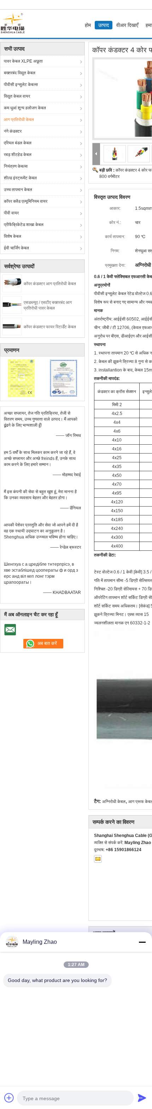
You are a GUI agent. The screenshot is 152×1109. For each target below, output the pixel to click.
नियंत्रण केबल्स (16, 166)
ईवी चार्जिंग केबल (16, 248)
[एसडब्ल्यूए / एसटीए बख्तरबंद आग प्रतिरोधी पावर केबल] (12, 304)
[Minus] (142, 942)
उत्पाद (103, 25)
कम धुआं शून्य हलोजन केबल (25, 107)
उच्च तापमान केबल (18, 189)
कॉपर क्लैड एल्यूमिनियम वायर (25, 201)
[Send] (142, 1097)
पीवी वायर (11, 212)
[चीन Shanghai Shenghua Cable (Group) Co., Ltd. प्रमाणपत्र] (21, 377)
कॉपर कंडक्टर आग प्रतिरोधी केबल (50, 283)
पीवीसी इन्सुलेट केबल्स (21, 84)
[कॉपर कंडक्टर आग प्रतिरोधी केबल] (12, 283)
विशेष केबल (12, 236)
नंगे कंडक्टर (13, 131)
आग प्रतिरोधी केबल (19, 119)
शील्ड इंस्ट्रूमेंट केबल (20, 177)
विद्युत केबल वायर (17, 96)
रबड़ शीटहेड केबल (17, 154)
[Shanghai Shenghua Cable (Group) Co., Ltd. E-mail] (98, 859)
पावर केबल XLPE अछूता (23, 61)
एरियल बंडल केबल (17, 142)
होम (88, 25)
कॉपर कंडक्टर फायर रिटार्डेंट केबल (50, 326)
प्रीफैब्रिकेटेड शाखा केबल (23, 224)
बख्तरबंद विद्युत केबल (19, 72)
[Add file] (9, 1097)
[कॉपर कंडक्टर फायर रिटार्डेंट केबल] (12, 326)
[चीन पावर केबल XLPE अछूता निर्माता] (14, 23)
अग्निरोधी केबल (113, 801)
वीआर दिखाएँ (127, 25)
